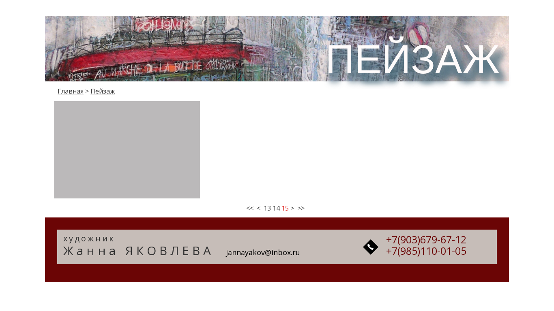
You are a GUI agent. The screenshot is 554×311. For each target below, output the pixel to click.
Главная (71, 91)
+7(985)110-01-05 (426, 251)
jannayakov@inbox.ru (263, 252)
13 (267, 208)
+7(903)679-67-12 (426, 239)
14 (276, 208)
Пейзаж (102, 91)
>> (301, 208)
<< (249, 208)
